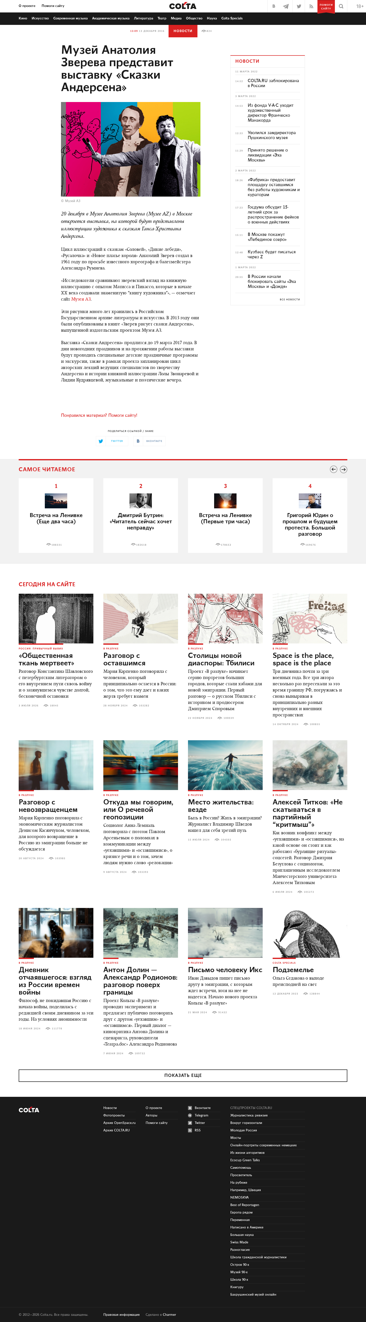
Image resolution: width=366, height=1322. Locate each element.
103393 (143, 872)
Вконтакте (203, 1108)
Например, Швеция (245, 1190)
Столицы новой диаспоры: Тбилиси (221, 659)
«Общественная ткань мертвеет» (46, 659)
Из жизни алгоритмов (247, 1153)
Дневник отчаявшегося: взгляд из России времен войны (55, 981)
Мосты (235, 1138)
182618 (141, 545)
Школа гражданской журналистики (258, 1257)
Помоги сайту (53, 6)
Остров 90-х (239, 1265)
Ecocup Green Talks (245, 1160)
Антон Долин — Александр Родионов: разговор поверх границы (140, 981)
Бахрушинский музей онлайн (253, 1294)
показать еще (183, 1075)
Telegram (201, 1115)
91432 (222, 1012)
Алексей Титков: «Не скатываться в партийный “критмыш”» (308, 814)
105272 (309, 892)
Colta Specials (232, 18)
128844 (314, 994)
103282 (144, 705)
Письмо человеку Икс (225, 970)
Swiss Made (239, 1242)
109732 (140, 1053)
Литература (143, 18)
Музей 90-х (239, 1272)
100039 (229, 718)
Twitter (200, 1123)
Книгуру (237, 1287)
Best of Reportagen (244, 1205)
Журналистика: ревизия (249, 1115)
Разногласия (240, 1250)
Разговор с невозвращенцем (48, 806)
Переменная (240, 1220)
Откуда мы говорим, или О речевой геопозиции (138, 810)
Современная (70, 18)
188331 (57, 545)
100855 (315, 724)
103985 (60, 858)
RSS (198, 1130)
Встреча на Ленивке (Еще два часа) (56, 519)
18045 (54, 705)
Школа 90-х (239, 1279)
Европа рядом (241, 1212)
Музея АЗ (81, 299)
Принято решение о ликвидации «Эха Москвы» (268, 155)
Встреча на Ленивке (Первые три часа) (225, 519)
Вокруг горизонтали (246, 1123)
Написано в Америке (246, 1227)
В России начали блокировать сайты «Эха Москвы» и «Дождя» (272, 281)
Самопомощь (240, 1167)
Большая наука (242, 1235)
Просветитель (241, 1175)
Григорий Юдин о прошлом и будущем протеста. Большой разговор (310, 525)
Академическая (110, 18)
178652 (226, 545)
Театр (162, 18)
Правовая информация (121, 1315)
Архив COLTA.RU (116, 1130)
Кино (23, 18)
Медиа (176, 18)
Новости (183, 31)
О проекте (27, 6)
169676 (310, 545)
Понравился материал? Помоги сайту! (99, 415)
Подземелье (293, 970)
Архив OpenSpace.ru (119, 1123)
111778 (57, 1028)
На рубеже (238, 1182)
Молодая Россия (243, 1130)
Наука (212, 18)
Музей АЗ (72, 201)
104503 (226, 840)
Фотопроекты (114, 1115)
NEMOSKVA (239, 1197)
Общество (194, 18)
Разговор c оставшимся (124, 659)
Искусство (40, 18)
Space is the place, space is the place (303, 659)
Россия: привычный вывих (41, 648)
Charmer (169, 1315)
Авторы (151, 1115)
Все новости (290, 299)
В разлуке (111, 648)
